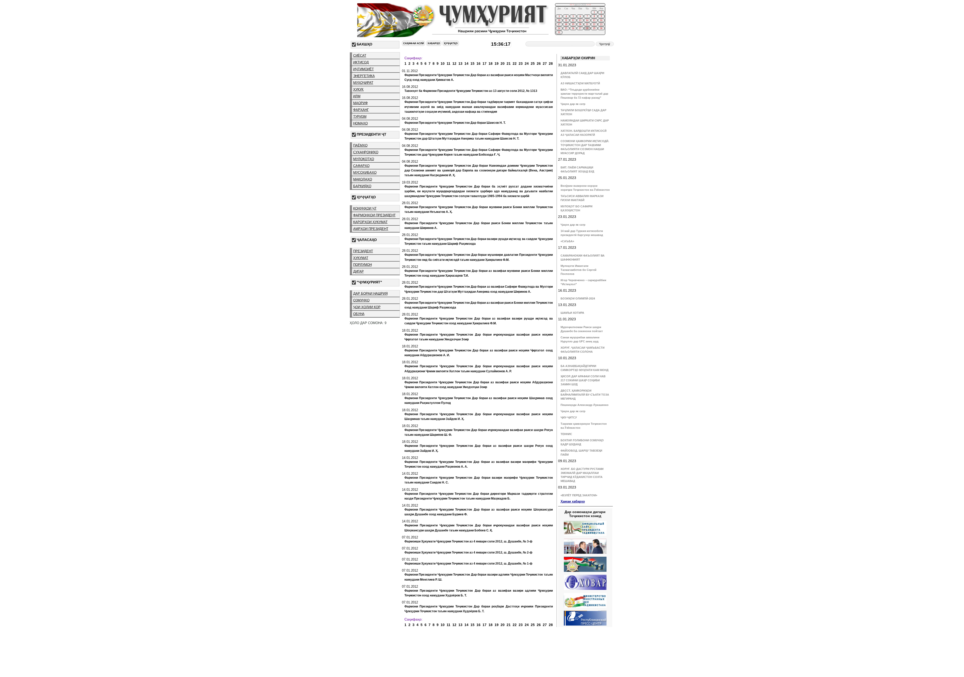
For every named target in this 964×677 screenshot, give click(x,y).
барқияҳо (362, 186)
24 (559, 28)
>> (589, 5)
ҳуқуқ (358, 89)
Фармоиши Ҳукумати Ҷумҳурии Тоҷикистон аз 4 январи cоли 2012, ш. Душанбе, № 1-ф (468, 563)
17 (559, 24)
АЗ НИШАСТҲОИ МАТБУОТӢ (580, 83)
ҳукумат (360, 258)
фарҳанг (361, 110)
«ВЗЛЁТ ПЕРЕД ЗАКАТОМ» (579, 495)
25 (566, 28)
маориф (360, 103)
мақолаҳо (362, 179)
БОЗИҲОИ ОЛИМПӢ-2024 (578, 298)
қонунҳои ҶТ (365, 208)
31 (559, 32)
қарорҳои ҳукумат (370, 222)
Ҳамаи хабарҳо (573, 501)
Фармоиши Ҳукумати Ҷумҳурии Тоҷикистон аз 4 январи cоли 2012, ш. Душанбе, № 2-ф (468, 552)
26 (573, 28)
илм (356, 96)
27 (580, 28)
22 (594, 24)
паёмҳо (360, 145)
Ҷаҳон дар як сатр (573, 103)
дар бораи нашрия (370, 293)
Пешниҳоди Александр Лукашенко (585, 404)
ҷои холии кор (367, 307)
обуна (359, 314)
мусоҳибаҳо (365, 172)
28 (587, 28)
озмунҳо (361, 300)
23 (601, 24)
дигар (358, 271)
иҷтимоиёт (363, 69)
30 (601, 28)
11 (566, 20)
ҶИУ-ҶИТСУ (569, 417)
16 (601, 20)
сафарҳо (361, 166)
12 (573, 20)
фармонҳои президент (374, 215)
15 (594, 20)
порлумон (362, 265)
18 (566, 24)
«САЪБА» (567, 241)
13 (580, 20)
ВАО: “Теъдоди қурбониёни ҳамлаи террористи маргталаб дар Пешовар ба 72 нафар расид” (584, 93)
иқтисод (361, 62)
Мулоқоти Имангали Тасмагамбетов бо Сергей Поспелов (578, 269)
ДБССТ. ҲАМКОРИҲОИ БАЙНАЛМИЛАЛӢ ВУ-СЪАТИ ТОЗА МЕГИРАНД (585, 394)
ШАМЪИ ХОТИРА (572, 312)
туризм (360, 116)
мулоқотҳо (363, 159)
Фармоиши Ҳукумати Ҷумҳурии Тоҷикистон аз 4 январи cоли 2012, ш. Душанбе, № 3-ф (468, 541)
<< (571, 5)
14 (587, 20)
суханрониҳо (365, 152)
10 (559, 20)
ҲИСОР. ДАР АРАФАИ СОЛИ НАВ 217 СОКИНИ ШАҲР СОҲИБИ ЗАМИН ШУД (583, 380)
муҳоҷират (363, 83)
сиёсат (359, 55)
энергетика (364, 76)
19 (573, 24)
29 (594, 28)
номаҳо (360, 123)
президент (363, 251)
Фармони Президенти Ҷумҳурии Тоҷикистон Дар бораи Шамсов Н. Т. (455, 123)
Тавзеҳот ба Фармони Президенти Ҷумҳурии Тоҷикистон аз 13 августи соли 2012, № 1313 (470, 91)
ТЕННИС (566, 434)
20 (580, 24)
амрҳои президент (370, 229)
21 (587, 24)
